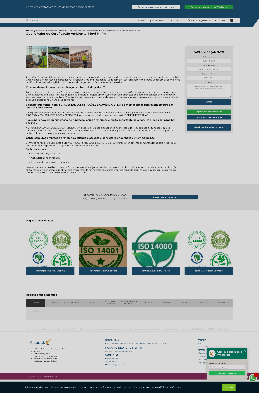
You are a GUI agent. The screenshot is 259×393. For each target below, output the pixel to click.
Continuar (229, 387)
